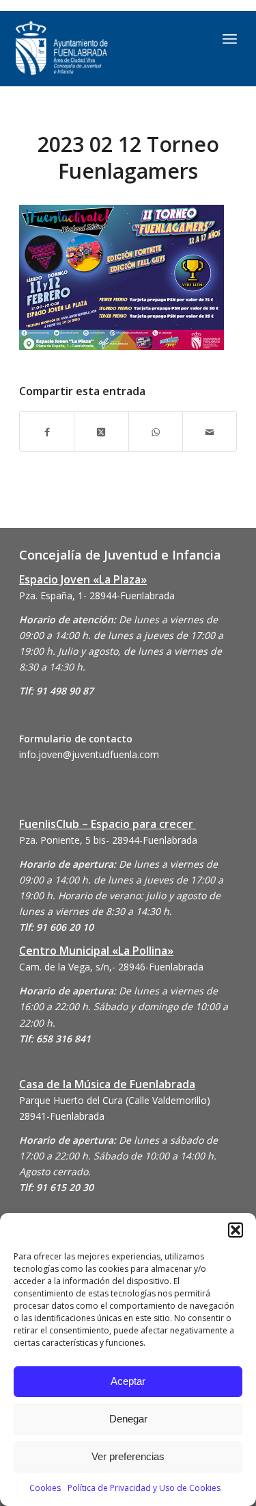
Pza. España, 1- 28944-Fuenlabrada (97, 595)
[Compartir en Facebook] (47, 431)
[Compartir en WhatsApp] (155, 431)
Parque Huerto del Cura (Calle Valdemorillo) (114, 1100)
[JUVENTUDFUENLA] (96, 48)
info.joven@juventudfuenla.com (89, 754)
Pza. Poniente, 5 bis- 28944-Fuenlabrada (108, 839)
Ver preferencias (128, 1456)
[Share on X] (101, 431)
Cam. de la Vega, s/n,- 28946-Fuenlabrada (111, 966)
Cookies (45, 1488)
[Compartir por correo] (209, 431)
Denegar (128, 1419)
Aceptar (128, 1381)
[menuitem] (230, 38)
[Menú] (230, 38)
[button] (235, 1230)
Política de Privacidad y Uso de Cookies (144, 1488)
